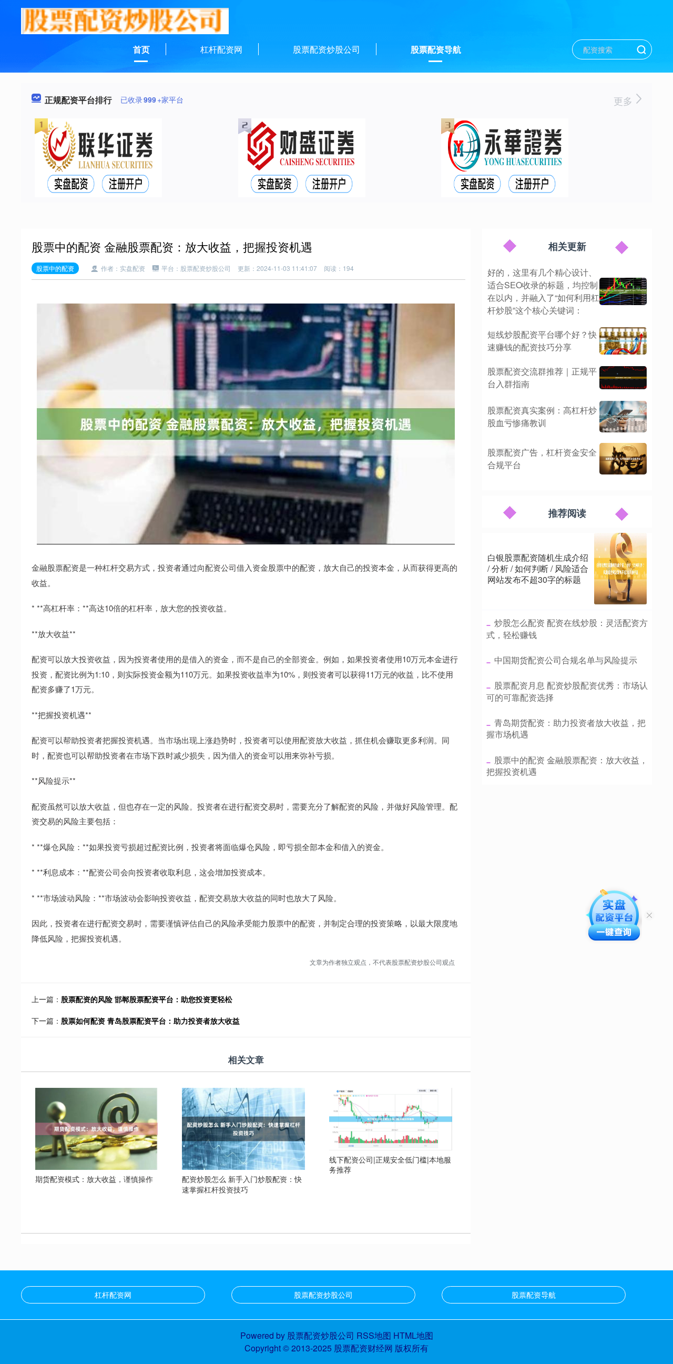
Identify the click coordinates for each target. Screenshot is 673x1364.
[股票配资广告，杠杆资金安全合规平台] (623, 458)
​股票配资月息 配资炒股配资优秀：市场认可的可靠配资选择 (567, 691)
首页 (141, 49)
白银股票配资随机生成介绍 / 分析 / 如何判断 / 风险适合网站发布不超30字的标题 (537, 568)
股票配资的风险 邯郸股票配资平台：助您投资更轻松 (146, 999)
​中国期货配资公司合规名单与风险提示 (565, 660)
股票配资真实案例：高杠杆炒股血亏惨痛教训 (542, 416)
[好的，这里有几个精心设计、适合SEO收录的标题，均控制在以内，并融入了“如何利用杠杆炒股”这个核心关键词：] (623, 292)
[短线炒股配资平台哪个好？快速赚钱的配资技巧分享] (623, 341)
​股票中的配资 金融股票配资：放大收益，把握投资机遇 (567, 765)
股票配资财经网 (363, 1348)
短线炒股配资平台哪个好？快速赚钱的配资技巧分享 (542, 340)
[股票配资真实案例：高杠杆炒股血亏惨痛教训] (623, 416)
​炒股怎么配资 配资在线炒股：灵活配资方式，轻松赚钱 (567, 628)
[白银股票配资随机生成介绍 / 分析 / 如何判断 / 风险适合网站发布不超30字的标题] (620, 568)
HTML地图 (413, 1335)
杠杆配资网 (221, 49)
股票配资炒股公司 (326, 49)
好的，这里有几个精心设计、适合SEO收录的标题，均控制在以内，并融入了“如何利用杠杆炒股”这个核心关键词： (543, 291)
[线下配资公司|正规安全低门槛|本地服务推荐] (390, 1118)
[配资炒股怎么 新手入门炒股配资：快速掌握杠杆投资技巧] (243, 1128)
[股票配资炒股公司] (125, 20)
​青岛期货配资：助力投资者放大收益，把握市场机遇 (566, 728)
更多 (624, 100)
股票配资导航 (436, 49)
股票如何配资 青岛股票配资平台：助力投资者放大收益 (150, 1020)
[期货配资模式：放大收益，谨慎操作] (96, 1128)
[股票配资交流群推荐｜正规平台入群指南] (623, 377)
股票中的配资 (55, 268)
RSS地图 (373, 1335)
